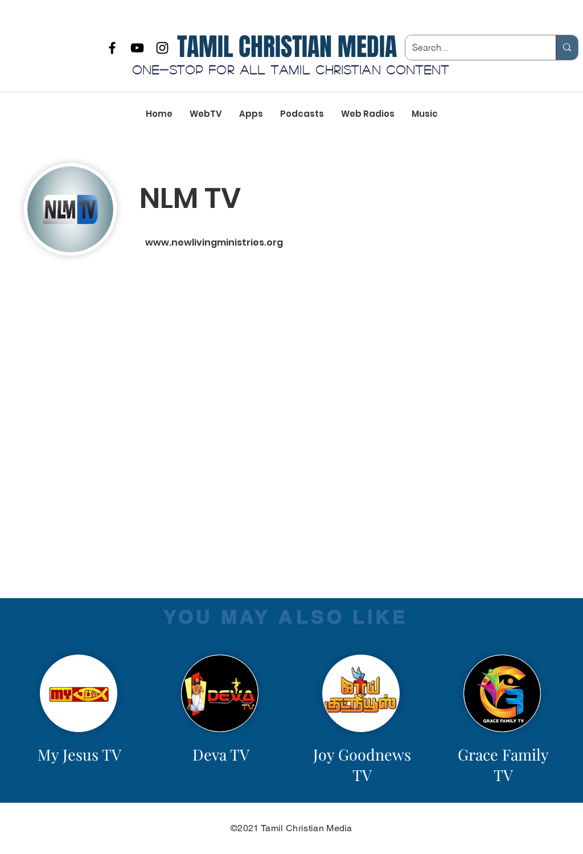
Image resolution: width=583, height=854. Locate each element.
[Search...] (567, 47)
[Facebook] (112, 48)
